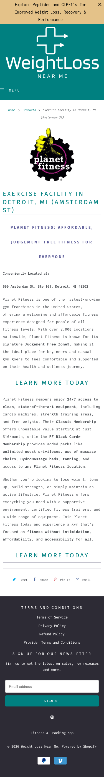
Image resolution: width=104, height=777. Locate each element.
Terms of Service (52, 617)
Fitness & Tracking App (52, 733)
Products (29, 109)
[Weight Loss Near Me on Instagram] (52, 717)
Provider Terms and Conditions (52, 642)
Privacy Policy (52, 626)
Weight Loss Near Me (39, 746)
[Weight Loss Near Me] (52, 52)
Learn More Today (52, 382)
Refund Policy (52, 634)
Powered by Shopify (79, 746)
